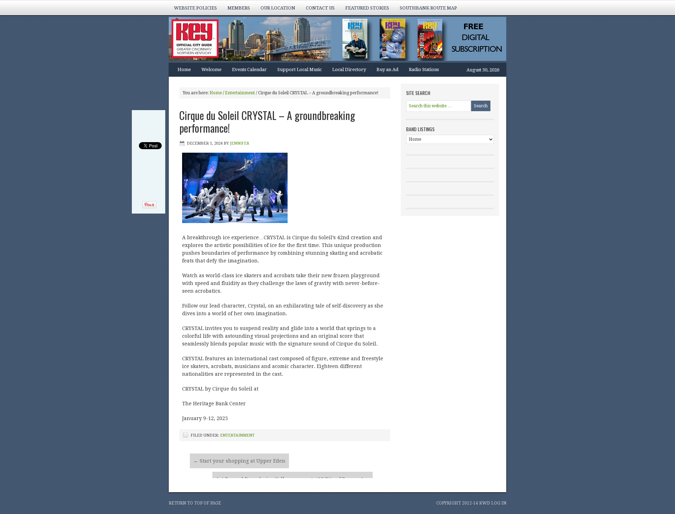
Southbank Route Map (428, 8)
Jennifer (239, 143)
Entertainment (237, 435)
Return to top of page (195, 503)
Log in (498, 503)
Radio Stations (424, 69)
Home (184, 69)
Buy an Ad (387, 69)
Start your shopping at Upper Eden (239, 461)
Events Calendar (249, 69)
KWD (484, 503)
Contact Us (320, 8)
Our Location (278, 8)
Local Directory (349, 69)
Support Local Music (299, 69)
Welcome (211, 69)
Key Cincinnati (330, 40)
